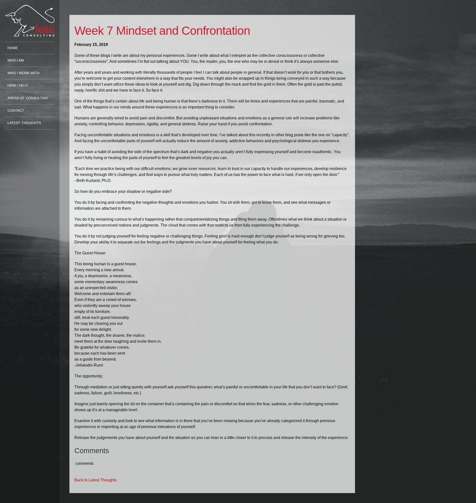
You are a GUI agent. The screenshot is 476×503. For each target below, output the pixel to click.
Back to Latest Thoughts (95, 480)
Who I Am (15, 60)
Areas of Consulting (27, 98)
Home (12, 48)
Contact (15, 110)
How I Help (17, 85)
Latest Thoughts (24, 123)
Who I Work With (23, 73)
